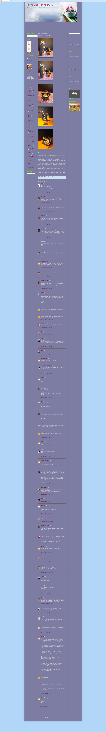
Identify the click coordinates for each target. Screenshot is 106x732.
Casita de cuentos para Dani (31, 91)
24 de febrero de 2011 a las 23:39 (47, 311)
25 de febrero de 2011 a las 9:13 (46, 456)
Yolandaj (42, 576)
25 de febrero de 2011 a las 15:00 (47, 531)
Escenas (29, 115)
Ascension (30, 70)
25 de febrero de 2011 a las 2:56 (46, 397)
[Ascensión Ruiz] (27, 59)
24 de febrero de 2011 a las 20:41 (47, 202)
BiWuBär (42, 292)
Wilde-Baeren (43, 215)
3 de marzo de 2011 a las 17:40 (46, 679)
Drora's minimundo (44, 487)
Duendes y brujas (31, 95)
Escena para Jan (30, 110)
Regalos (29, 159)
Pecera (29, 152)
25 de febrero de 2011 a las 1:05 (46, 354)
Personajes (30, 153)
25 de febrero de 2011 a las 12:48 (47, 494)
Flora (42, 411)
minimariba (43, 505)
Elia (41, 449)
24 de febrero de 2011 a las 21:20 (47, 224)
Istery (42, 498)
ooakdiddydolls (43, 323)
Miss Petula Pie (43, 546)
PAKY (41, 616)
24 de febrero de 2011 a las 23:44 (47, 327)
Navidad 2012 (30, 145)
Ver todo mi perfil (30, 71)
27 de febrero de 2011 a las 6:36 (46, 622)
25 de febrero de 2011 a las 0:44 (46, 346)
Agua (29, 87)
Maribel (42, 423)
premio (29, 155)
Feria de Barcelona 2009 (30, 124)
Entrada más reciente (42, 709)
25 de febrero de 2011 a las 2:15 (46, 383)
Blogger (59, 717)
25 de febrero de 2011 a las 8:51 (46, 428)
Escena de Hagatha (30, 102)
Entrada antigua (62, 709)
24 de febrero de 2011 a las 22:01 (47, 257)
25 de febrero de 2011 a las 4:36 (46, 408)
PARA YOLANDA (30, 148)
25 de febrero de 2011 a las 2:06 (46, 373)
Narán (42, 183)
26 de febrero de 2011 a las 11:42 (47, 593)
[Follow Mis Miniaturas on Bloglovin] (32, 36)
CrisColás (42, 228)
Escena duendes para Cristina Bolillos (31, 107)
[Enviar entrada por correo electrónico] (52, 176)
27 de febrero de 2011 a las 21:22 (47, 632)
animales (29, 89)
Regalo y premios (31, 156)
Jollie (42, 565)
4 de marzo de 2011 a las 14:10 (46, 693)
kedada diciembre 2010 (30, 131)
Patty (41, 331)
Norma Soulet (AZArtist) (45, 280)
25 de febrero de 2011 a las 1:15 (46, 361)
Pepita (42, 251)
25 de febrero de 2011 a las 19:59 (47, 561)
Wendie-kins (43, 469)
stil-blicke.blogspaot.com (45, 460)
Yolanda (42, 338)
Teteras (29, 163)
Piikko (42, 271)
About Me (42, 432)
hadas (29, 126)
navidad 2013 (30, 146)
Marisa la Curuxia (44, 607)
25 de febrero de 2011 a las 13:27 (47, 513)
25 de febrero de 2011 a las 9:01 (46, 445)
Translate (73, 36)
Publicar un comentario (44, 706)
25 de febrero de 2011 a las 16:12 (47, 552)
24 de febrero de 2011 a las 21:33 (47, 247)
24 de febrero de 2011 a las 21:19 (47, 211)
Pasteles (29, 150)
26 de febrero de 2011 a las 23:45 (47, 612)
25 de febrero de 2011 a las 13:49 (47, 521)
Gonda (42, 517)
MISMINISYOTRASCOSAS (45, 525)
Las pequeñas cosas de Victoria (46, 365)
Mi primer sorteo (31, 141)
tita (41, 556)
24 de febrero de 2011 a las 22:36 (47, 288)
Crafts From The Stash (44, 261)
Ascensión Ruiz (29, 57)
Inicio (53, 709)
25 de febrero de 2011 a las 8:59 (46, 437)
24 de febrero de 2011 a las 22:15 (47, 276)
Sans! (42, 401)
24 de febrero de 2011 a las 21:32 (47, 237)
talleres (29, 160)
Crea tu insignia (29, 60)
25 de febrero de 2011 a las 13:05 (47, 501)
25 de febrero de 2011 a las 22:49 (47, 572)
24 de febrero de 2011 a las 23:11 (47, 304)
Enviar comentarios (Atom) (47, 711)
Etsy (28, 116)
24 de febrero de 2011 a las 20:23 (47, 192)
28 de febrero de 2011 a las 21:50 (47, 672)
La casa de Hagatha (30, 135)
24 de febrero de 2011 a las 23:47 (47, 334)
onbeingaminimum (44, 358)
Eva (41, 206)
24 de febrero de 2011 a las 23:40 (47, 319)
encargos (29, 100)
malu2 (42, 597)
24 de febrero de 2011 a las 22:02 (47, 267)
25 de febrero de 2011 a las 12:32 (47, 483)
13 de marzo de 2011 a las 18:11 (46, 704)
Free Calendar (74, 134)
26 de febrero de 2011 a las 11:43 (47, 603)
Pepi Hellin (42, 307)
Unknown (42, 377)
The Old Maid (43, 196)
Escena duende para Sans (30, 105)
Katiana (42, 350)
